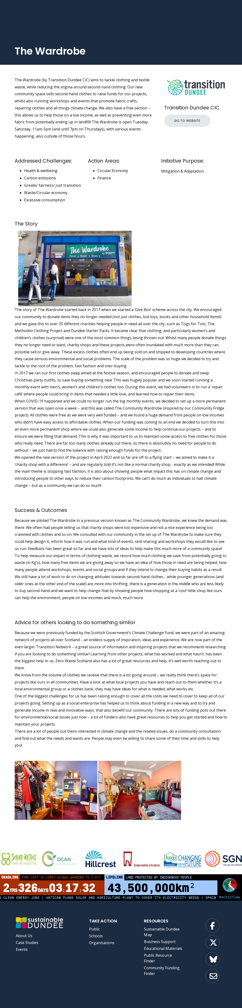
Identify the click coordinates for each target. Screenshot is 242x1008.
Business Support (160, 941)
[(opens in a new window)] (59, 859)
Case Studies (27, 942)
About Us (24, 935)
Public (94, 929)
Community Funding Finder (162, 970)
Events (22, 949)
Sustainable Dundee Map (162, 931)
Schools (96, 936)
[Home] (39, 922)
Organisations (101, 942)
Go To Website (187, 120)
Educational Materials (163, 948)
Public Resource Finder (158, 958)
